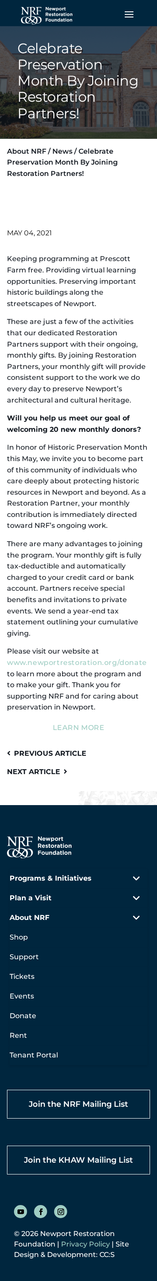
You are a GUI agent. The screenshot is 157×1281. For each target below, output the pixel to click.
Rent (18, 1035)
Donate (23, 1016)
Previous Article (50, 753)
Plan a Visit (30, 898)
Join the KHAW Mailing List (78, 1160)
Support (24, 957)
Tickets (22, 976)
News (62, 151)
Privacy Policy (85, 1244)
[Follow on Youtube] (20, 1211)
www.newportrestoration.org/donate (77, 662)
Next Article (33, 772)
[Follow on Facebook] (40, 1211)
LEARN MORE (79, 727)
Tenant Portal (34, 1055)
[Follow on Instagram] (60, 1211)
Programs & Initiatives (51, 878)
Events (22, 996)
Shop (19, 937)
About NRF (26, 151)
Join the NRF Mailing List (78, 1104)
